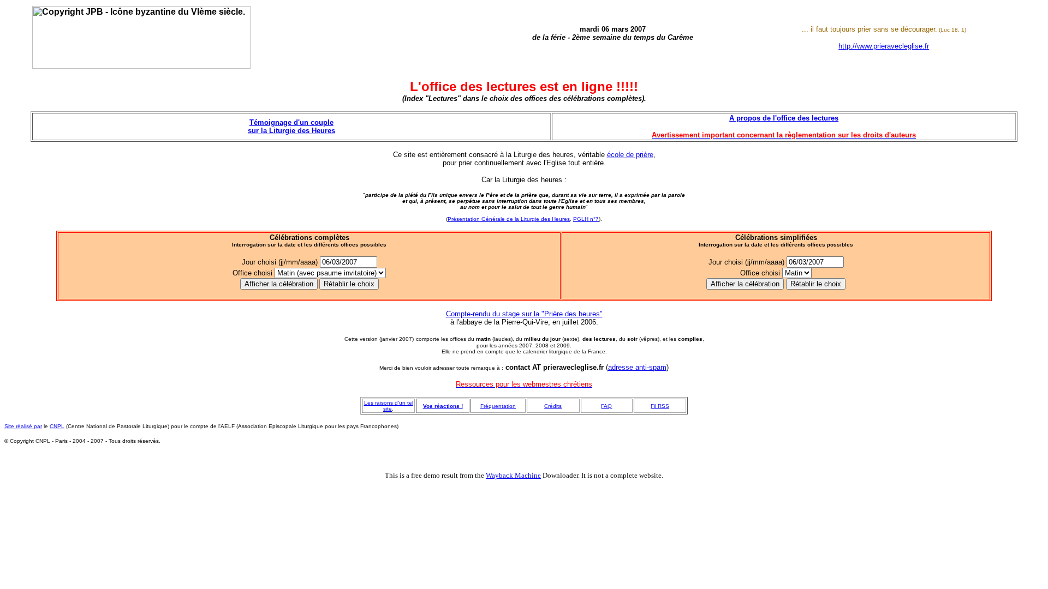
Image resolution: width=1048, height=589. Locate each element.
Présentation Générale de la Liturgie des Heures (509, 219)
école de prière (630, 155)
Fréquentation (498, 406)
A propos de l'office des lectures (783, 118)
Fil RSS (660, 406)
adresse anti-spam (637, 367)
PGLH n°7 (586, 219)
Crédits (553, 406)
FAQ (606, 406)
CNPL (57, 426)
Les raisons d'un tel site (388, 406)
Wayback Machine (513, 475)
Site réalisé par (23, 426)
